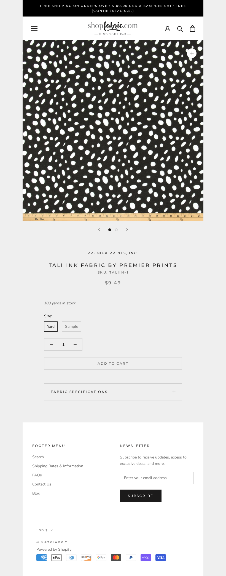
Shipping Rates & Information (57, 466)
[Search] (180, 28)
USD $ (42, 530)
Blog (36, 493)
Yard (51, 326)
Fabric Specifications (79, 392)
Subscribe (141, 496)
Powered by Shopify (53, 549)
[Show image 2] (116, 229)
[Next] (127, 229)
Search (38, 457)
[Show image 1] (109, 229)
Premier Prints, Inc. (113, 253)
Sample (71, 326)
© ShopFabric (52, 542)
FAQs (37, 475)
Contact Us (41, 484)
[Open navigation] (34, 28)
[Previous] (99, 229)
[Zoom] (192, 53)
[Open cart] (192, 28)
